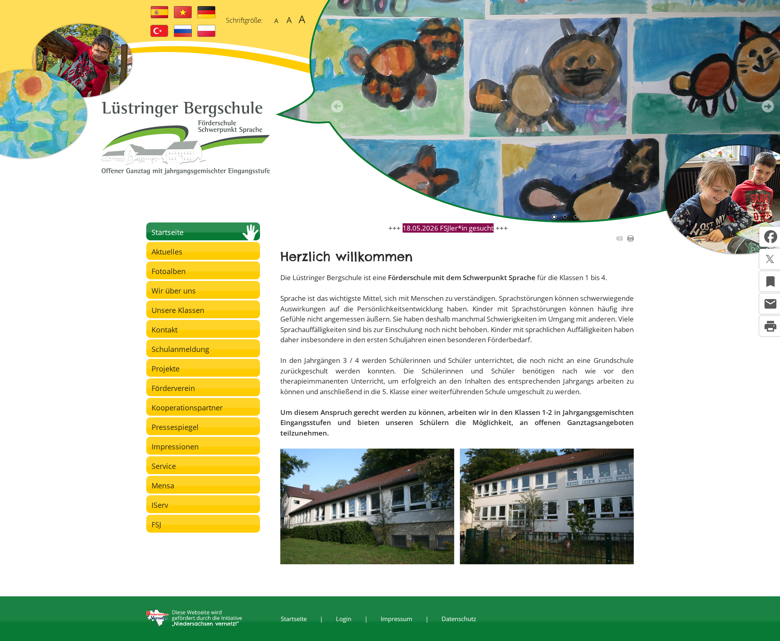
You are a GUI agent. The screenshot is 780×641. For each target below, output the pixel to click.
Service (164, 466)
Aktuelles (167, 252)
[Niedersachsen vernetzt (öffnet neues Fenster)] (194, 624)
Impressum (396, 619)
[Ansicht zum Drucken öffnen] (630, 239)
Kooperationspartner (187, 407)
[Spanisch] (159, 15)
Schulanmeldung (180, 349)
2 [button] (564, 217)
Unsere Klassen (178, 310)
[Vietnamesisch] (183, 15)
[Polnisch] (206, 34)
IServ (160, 505)
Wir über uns (174, 291)
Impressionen (175, 446)
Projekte (166, 368)
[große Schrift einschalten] (289, 19)
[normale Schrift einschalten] (276, 19)
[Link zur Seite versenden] (619, 239)
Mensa (163, 485)
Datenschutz (459, 619)
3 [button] (575, 217)
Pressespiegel (175, 427)
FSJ (156, 524)
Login (343, 619)
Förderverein (173, 388)
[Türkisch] (159, 34)
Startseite (168, 232)
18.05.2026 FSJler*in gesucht (448, 228)
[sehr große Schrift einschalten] (302, 19)
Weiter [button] (768, 106)
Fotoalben (169, 271)
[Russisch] (183, 34)
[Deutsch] (206, 15)
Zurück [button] (337, 106)
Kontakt (165, 330)
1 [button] (554, 217)
